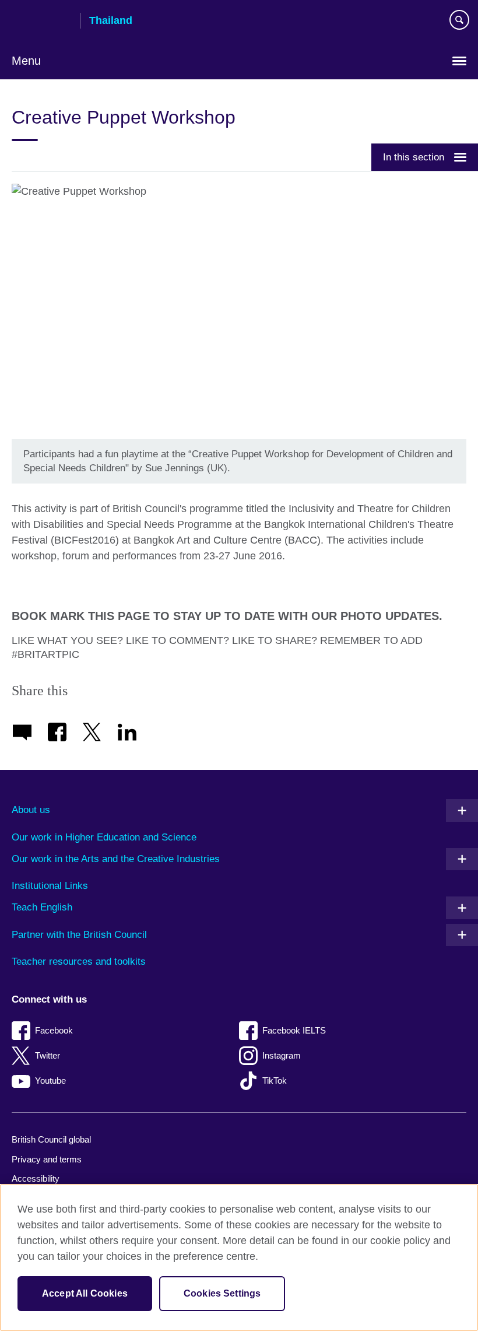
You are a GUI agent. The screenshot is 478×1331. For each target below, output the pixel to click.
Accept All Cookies (85, 1293)
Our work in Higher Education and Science (104, 837)
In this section (413, 157)
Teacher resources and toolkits (79, 961)
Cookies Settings (222, 1293)
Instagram (281, 1055)
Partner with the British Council (79, 934)
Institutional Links (50, 885)
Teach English (42, 907)
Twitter (47, 1055)
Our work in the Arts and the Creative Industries (116, 858)
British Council (41, 21)
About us (31, 809)
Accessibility (35, 1178)
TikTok (274, 1080)
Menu (26, 60)
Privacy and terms (47, 1159)
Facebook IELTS (294, 1030)
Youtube (50, 1080)
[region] (239, 1257)
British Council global (51, 1139)
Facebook (54, 1030)
